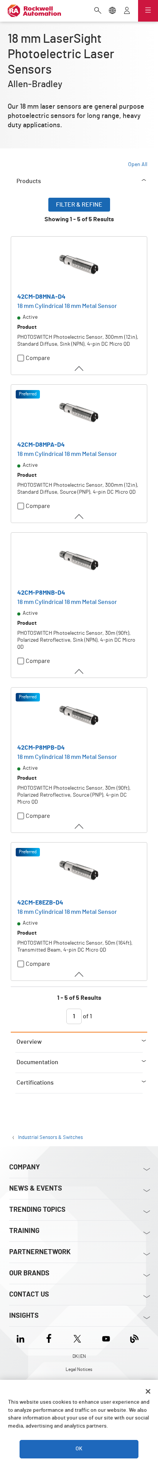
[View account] (126, 11)
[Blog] (134, 1337)
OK (79, 1448)
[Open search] (97, 11)
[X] (77, 1337)
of (87, 1016)
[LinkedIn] (22, 1337)
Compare (38, 358)
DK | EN (79, 1356)
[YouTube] (106, 1337)
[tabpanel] (79, 615)
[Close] (148, 1391)
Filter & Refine (79, 205)
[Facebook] (49, 1337)
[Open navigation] (148, 11)
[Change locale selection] (112, 11)
